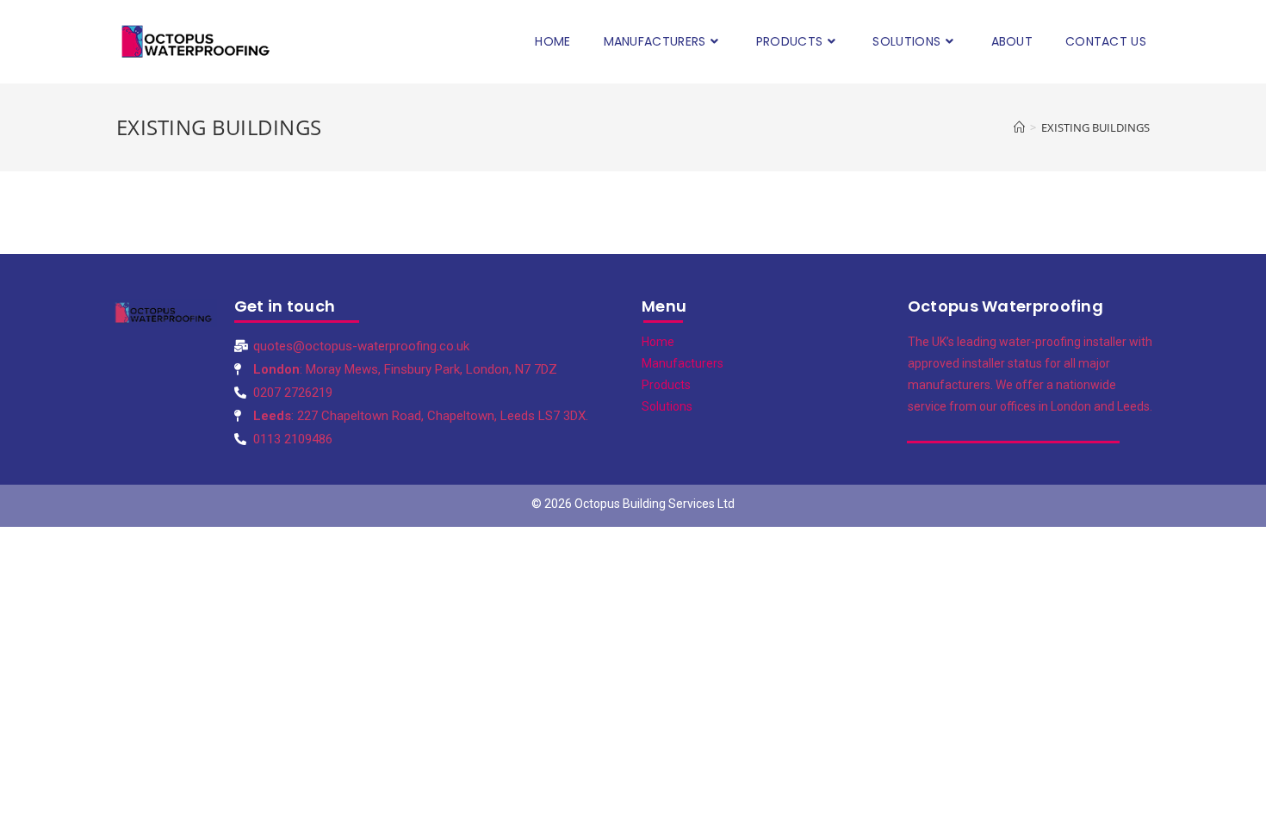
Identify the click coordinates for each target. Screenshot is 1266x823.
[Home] (1019, 127)
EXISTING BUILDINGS (1095, 127)
